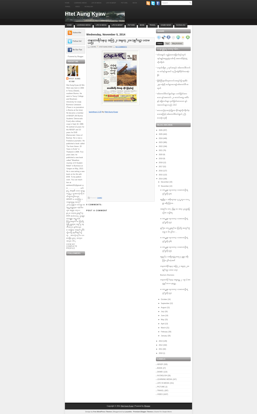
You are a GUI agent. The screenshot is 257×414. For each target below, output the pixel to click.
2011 (161, 349)
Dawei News (166, 25)
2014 (161, 179)
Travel (67, 6)
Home (67, 3)
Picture (131, 25)
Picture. (124, 3)
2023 (161, 142)
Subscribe (77, 33)
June (163, 316)
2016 (161, 171)
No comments (121, 47)
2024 (161, 138)
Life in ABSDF (111, 3)
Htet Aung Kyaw (85, 14)
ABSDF (160, 364)
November (165, 186)
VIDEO (160, 394)
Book (135, 3)
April (163, 324)
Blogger (80, 56)
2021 (161, 150)
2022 (161, 146)
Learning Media (80, 3)
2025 (161, 134)
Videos (159, 44)
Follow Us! (77, 41)
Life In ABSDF (117, 25)
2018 (161, 163)
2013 (161, 341)
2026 (161, 130)
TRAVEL (160, 391)
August (164, 307)
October (164, 299)
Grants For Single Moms (163, 412)
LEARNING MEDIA (164, 379)
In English (89, 6)
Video (77, 6)
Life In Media (101, 25)
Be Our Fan (77, 50)
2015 (161, 175)
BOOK (159, 368)
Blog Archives (177, 44)
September (165, 303)
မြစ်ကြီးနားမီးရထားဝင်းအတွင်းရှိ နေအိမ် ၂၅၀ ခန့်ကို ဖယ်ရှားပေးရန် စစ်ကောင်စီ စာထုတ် (172, 84)
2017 (161, 167)
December (165, 182)
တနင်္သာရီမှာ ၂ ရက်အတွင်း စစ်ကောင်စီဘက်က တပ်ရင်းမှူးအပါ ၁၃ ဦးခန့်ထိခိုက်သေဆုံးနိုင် (173, 71)
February (164, 332)
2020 (161, 155)
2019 (161, 159)
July (163, 311)
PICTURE (161, 387)
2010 (161, 353)
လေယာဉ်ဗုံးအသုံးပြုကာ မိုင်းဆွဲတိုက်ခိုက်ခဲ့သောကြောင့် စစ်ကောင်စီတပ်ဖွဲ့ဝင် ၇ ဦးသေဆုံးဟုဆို (173, 114)
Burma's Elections (167, 275)
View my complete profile (71, 246)
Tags (167, 44)
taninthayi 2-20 (95, 112)
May (163, 320)
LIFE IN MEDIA (163, 383)
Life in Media (96, 3)
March (163, 328)
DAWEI (99, 198)
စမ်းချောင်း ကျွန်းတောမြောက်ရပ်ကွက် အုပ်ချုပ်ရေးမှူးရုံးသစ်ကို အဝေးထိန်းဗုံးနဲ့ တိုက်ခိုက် (172, 58)
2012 (161, 345)
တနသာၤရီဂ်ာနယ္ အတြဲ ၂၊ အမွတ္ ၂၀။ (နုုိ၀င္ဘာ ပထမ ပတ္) (119, 41)
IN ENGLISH (162, 376)
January (164, 336)
